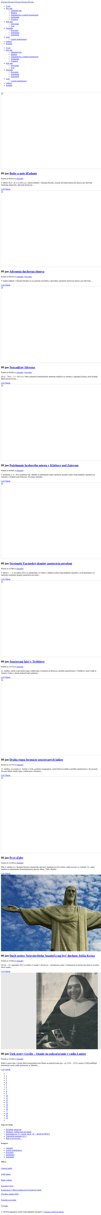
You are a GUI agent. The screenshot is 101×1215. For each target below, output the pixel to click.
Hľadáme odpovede (13, 1130)
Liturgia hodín (6, 1168)
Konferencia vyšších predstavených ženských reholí (21, 1190)
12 (7, 1100)
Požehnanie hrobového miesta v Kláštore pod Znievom (43, 465)
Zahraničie (10, 1157)
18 (7, 1113)
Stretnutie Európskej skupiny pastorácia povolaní (40, 563)
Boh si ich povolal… (14, 1138)
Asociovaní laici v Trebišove (27, 661)
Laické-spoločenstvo (14, 1150)
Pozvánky (28, 277)
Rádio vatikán (6, 1180)
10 (7, 1096)
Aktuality (20, 179)
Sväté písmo (5, 1174)
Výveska (4, 1206)
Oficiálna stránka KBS (10, 1194)
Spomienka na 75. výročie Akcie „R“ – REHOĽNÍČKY (28, 1134)
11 (7, 1098)
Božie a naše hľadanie (23, 173)
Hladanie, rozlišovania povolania (18, 1132)
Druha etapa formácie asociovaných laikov (36, 759)
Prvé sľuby (16, 857)
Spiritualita (10, 1155)
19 (7, 1116)
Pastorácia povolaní (8, 1200)
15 (7, 1107)
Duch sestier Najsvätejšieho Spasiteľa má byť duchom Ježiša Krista (52, 955)
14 (7, 1105)
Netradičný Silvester (22, 367)
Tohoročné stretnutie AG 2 (16, 1136)
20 (7, 1118)
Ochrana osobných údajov (54, 1212)
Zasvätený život (7, 1186)
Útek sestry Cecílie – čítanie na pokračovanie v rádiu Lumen (47, 1053)
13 (7, 1102)
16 (7, 1109)
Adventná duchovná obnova (26, 271)
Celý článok (5, 189)
